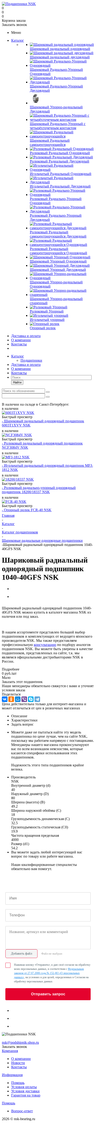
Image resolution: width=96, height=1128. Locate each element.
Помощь (17, 1083)
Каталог (17, 40)
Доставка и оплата (26, 336)
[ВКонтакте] (4, 699)
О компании (21, 340)
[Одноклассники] (11, 699)
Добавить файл (21, 953)
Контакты (19, 344)
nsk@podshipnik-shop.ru (20, 1042)
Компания (10, 1051)
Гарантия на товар (25, 1095)
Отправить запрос (48, 994)
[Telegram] (37, 699)
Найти (17, 382)
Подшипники (31, 360)
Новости (18, 1063)
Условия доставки (25, 1091)
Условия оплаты (24, 1087)
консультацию (45, 645)
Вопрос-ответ (22, 1111)
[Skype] (31, 699)
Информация (12, 1075)
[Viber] (24, 699)
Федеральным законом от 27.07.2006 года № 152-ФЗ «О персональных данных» (49, 973)
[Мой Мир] (18, 699)
